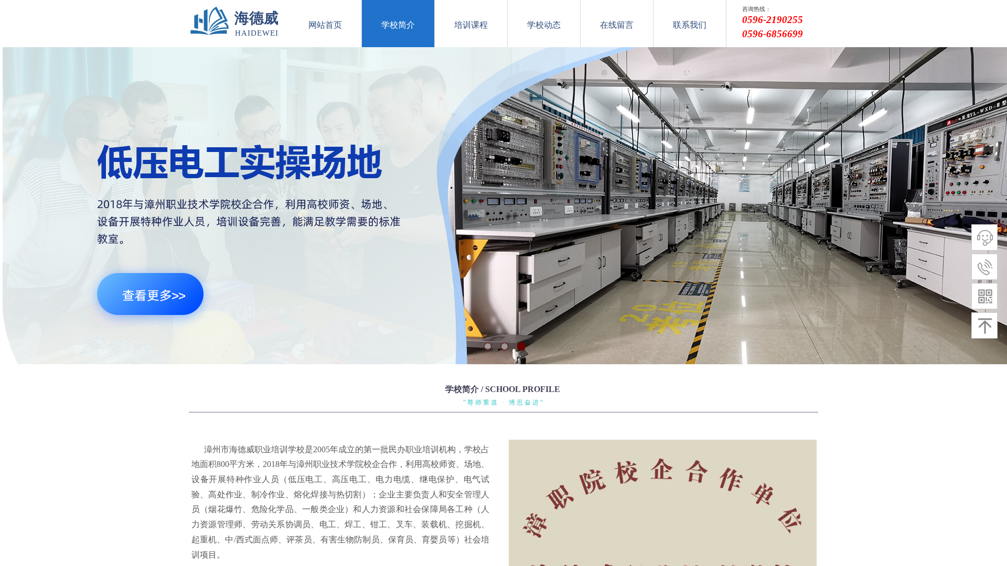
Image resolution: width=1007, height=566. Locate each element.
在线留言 (617, 24)
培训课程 (471, 24)
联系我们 (689, 24)
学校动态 (544, 24)
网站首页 (325, 24)
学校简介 (398, 24)
